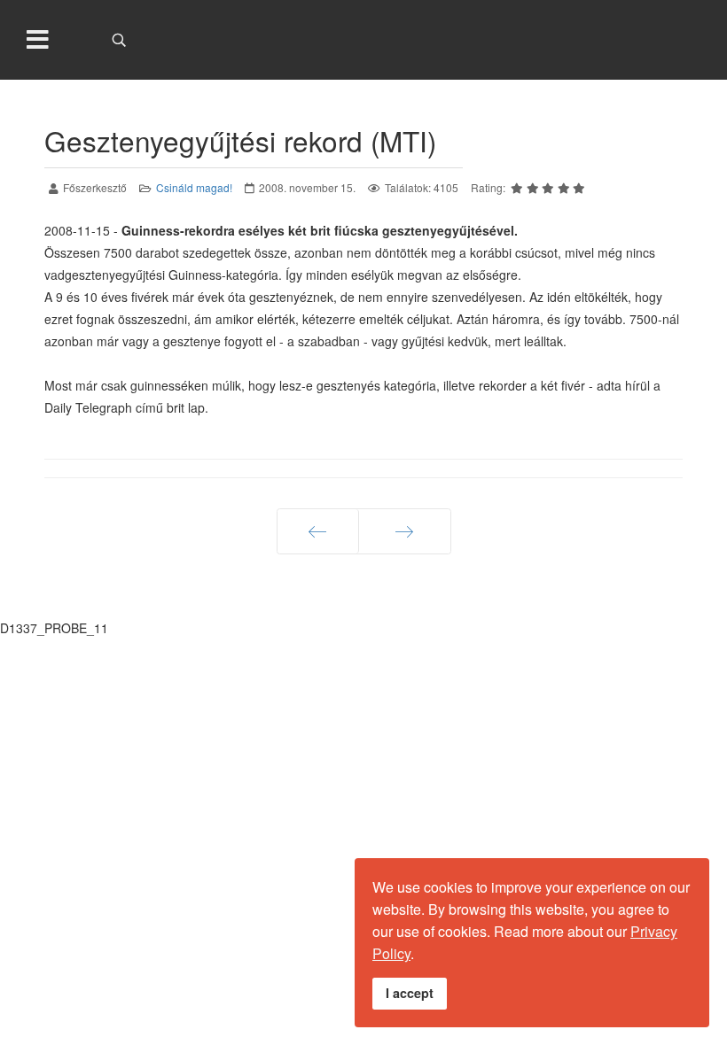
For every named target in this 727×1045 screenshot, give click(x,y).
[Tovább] (404, 531)
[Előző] (318, 531)
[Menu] (38, 40)
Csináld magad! (194, 187)
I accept (410, 993)
